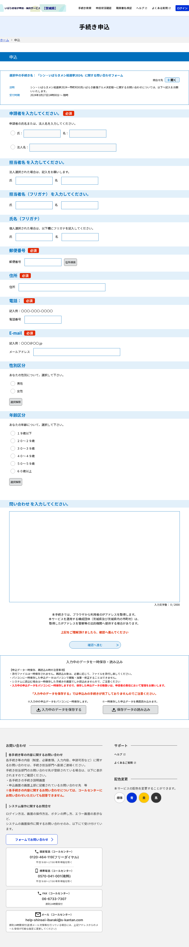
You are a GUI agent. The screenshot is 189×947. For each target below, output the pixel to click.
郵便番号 (17, 250)
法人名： (23, 147)
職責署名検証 (124, 8)
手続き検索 (84, 8)
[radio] (58, 133)
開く (173, 80)
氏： (20, 133)
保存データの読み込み (133, 709)
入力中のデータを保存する (62, 709)
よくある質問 (160, 8)
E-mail (15, 333)
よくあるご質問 (123, 762)
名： (66, 133)
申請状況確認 (104, 8)
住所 (13, 275)
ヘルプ (140, 8)
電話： (15, 300)
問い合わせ (19, 504)
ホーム (4, 39)
